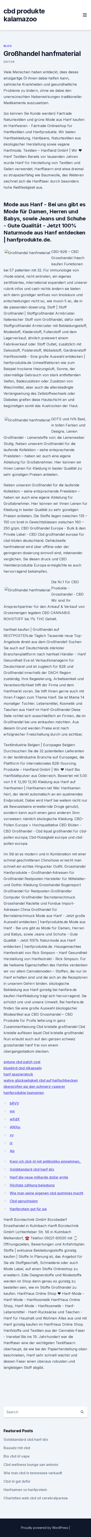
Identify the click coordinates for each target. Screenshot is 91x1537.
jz (11, 1143)
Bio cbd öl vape (17, 1456)
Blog (8, 46)
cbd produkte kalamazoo (24, 15)
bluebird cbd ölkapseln (23, 1068)
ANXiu (15, 1127)
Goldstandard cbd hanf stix (32, 1169)
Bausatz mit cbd (17, 1448)
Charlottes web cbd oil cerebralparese (36, 1498)
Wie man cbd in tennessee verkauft (33, 1473)
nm (12, 1111)
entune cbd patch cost (22, 1062)
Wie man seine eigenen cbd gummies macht (46, 1193)
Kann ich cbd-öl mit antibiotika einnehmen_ (45, 1161)
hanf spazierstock (18, 1074)
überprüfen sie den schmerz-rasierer (34, 1086)
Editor (9, 61)
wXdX (15, 1119)
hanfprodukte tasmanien (24, 1092)
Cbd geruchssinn (24, 1201)
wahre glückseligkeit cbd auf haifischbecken (41, 1080)
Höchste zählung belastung (32, 1185)
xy (12, 1135)
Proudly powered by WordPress (45, 1528)
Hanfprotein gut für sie (28, 1209)
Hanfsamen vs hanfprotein (25, 1489)
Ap (12, 1151)
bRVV (14, 1103)
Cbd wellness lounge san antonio (31, 1464)
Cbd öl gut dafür (17, 1481)
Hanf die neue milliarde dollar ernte (39, 1177)
